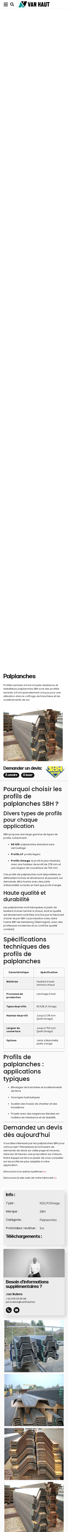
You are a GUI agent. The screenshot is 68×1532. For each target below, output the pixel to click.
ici (44, 1171)
